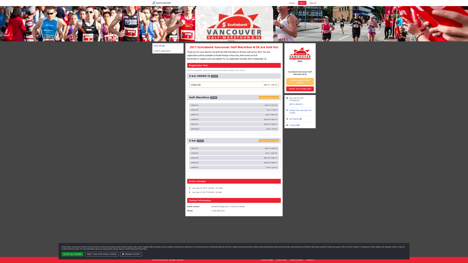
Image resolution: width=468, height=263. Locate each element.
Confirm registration (162, 51)
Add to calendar (295, 104)
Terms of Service (296, 260)
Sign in (302, 3)
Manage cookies (132, 254)
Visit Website (294, 119)
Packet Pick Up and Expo (300, 89)
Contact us (310, 260)
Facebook (293, 125)
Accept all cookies (72, 254)
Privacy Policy (281, 260)
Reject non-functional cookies (102, 254)
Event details (159, 45)
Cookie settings (267, 260)
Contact (292, 3)
